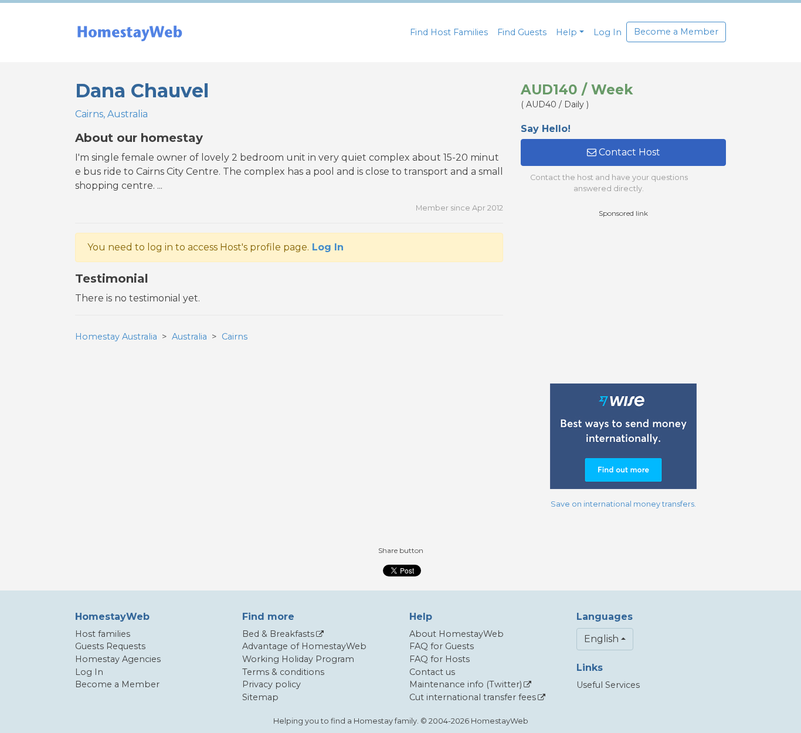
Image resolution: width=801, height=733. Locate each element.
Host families (102, 634)
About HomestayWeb (456, 634)
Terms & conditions (283, 672)
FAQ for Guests (441, 646)
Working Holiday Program (298, 659)
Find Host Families (449, 32)
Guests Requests (110, 646)
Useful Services (608, 685)
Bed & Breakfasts (278, 634)
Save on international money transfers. (623, 504)
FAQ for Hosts (439, 659)
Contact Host (628, 152)
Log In (607, 32)
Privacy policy (271, 684)
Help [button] (566, 32)
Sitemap (260, 697)
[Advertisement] (623, 301)
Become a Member (676, 31)
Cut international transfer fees (472, 697)
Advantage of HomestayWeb (304, 646)
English (601, 638)
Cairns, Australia (111, 114)
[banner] (129, 33)
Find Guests (522, 32)
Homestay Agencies (118, 659)
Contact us (432, 672)
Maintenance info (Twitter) (465, 684)
